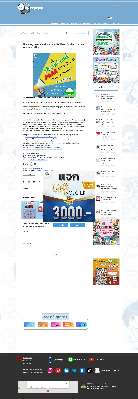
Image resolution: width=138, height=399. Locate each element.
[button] (60, 225)
